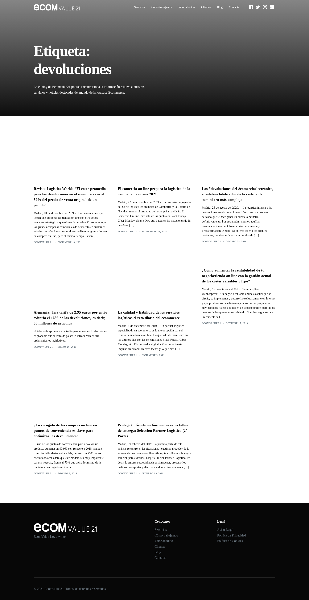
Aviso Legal (225, 529)
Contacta (234, 7)
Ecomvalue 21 (43, 242)
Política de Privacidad (231, 535)
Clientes (206, 7)
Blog (220, 7)
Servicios (139, 7)
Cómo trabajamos (161, 7)
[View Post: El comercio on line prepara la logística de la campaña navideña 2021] (154, 158)
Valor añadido (186, 7)
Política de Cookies (230, 541)
